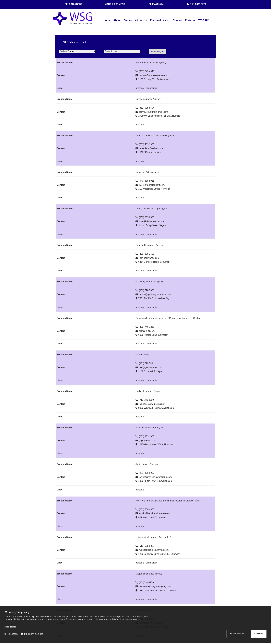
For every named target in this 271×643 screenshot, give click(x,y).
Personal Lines (159, 20)
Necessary (12, 634)
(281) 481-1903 (146, 144)
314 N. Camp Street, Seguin (152, 225)
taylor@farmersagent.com (152, 185)
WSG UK (203, 20)
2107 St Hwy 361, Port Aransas (154, 79)
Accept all (258, 634)
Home (107, 20)
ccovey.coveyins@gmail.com (153, 112)
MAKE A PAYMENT (115, 4)
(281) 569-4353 (146, 509)
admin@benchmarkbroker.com (154, 513)
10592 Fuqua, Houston (149, 152)
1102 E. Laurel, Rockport (150, 371)
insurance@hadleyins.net (151, 404)
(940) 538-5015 (146, 181)
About (117, 20)
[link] (135, 20)
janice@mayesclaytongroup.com (155, 477)
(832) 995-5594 (146, 108)
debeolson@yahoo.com (151, 148)
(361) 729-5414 (146, 363)
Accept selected (237, 634)
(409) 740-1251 (146, 327)
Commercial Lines (134, 20)
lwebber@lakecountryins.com (154, 550)
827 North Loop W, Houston (152, 517)
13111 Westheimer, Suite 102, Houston (157, 590)
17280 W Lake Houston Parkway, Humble (159, 116)
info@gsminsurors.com (150, 367)
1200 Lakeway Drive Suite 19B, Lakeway (159, 554)
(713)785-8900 (146, 400)
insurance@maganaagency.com (155, 586)
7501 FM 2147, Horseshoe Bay (154, 298)
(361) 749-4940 (146, 71)
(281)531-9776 (146, 582)
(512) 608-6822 (146, 546)
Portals (189, 20)
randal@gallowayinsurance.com (155, 294)
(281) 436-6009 (146, 473)
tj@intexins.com (147, 440)
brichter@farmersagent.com (153, 75)
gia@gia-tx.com (147, 331)
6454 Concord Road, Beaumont (154, 262)
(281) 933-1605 (146, 436)
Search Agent (157, 51)
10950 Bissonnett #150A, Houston (155, 444)
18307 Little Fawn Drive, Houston (155, 481)
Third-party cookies (33, 634)
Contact (177, 20)
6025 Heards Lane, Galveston (153, 335)
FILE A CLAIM (156, 4)
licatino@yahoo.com (149, 258)
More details (10, 627)
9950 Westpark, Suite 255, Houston (156, 408)
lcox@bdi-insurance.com (151, 221)
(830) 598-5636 (146, 290)
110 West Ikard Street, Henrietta (154, 189)
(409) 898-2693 (146, 254)
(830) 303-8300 (146, 217)
